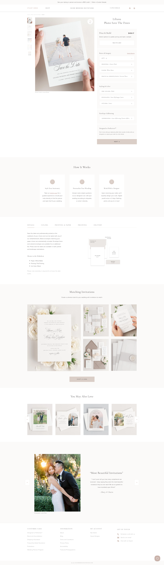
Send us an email (126, 538)
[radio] (29, 20)
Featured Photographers (67, 550)
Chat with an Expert (127, 541)
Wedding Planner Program (35, 550)
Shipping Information (33, 540)
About (62, 533)
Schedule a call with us (128, 534)
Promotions (30, 546)
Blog (61, 536)
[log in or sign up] (130, 8)
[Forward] (94, 54)
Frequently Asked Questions (36, 543)
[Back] (35, 54)
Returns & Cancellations (34, 536)
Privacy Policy (64, 543)
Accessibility (64, 546)
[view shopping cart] (134, 8)
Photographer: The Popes (40, 513)
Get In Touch (123, 529)
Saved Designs (95, 536)
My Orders (93, 533)
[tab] (30, 225)
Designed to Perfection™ (34, 533)
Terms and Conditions (67, 540)
